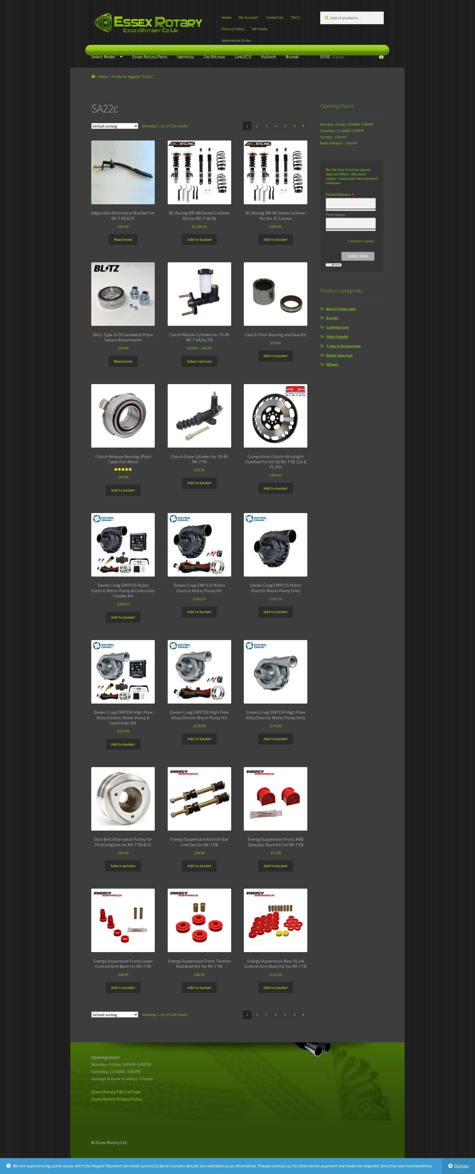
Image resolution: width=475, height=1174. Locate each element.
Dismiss (461, 1166)
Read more (123, 239)
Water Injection (339, 355)
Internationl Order (236, 40)
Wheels (332, 364)
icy (139, 1099)
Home (226, 17)
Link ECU (243, 56)
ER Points (259, 28)
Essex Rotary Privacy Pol (114, 1099)
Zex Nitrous (214, 56)
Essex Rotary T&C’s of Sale (116, 1092)
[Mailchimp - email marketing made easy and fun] (333, 264)
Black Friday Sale (340, 308)
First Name (335, 215)
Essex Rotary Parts (149, 56)
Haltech (268, 56)
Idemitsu (185, 56)
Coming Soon (337, 327)
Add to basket (199, 239)
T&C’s (295, 17)
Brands (292, 56)
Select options (199, 361)
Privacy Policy (233, 28)
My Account (248, 17)
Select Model (103, 56)
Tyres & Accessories (343, 345)
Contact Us (274, 17)
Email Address (340, 194)
